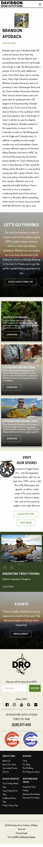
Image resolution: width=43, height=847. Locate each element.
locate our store (25, 514)
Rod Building (28, 768)
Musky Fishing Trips (10, 805)
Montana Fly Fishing (31, 797)
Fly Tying (26, 764)
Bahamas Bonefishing (31, 794)
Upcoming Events (9, 768)
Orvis (25, 760)
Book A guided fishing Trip (20, 282)
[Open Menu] (40, 4)
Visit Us (5, 771)
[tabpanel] (21, 548)
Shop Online (26, 523)
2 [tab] (23, 564)
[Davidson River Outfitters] (11, 3)
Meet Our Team (9, 764)
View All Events (20, 634)
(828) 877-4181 (21, 725)
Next (11, 568)
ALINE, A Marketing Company (24, 837)
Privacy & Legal (21, 833)
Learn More (8, 586)
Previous (5, 568)
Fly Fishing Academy (31, 771)
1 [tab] (20, 564)
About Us (6, 760)
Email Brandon (9, 43)
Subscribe (34, 688)
